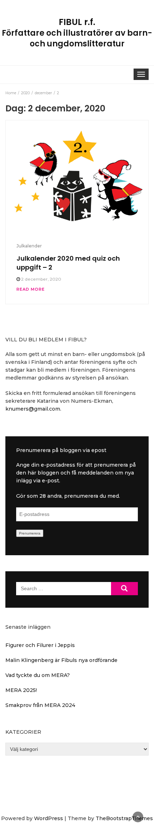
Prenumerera (29, 533)
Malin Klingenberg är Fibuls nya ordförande (61, 660)
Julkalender (29, 246)
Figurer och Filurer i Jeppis (40, 645)
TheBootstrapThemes (124, 818)
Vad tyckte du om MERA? (37, 675)
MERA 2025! (21, 690)
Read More (30, 289)
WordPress (48, 818)
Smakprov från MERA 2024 (40, 705)
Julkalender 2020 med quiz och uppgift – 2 (68, 262)
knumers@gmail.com (32, 409)
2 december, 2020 (41, 279)
